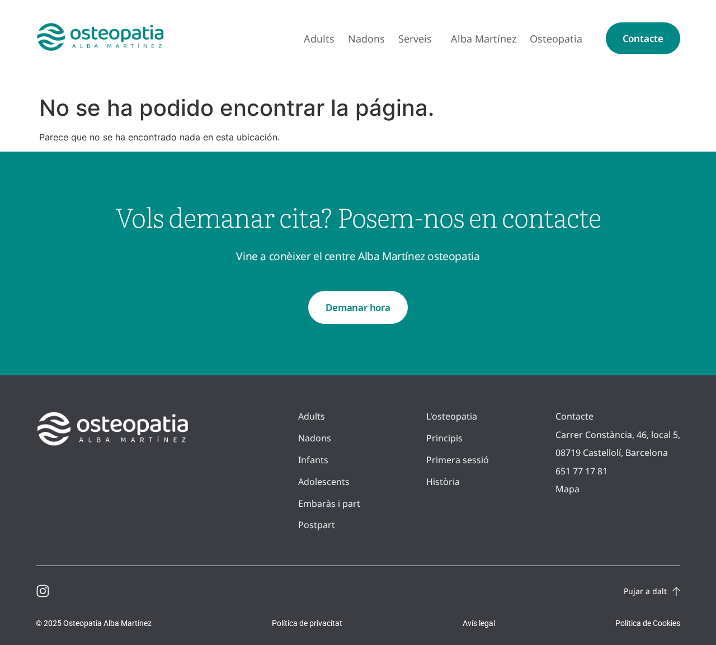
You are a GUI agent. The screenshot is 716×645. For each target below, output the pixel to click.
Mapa (567, 489)
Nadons (366, 39)
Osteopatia (556, 39)
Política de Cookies (647, 623)
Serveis (415, 39)
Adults (319, 39)
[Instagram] (43, 591)
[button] (643, 38)
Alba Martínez (483, 39)
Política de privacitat (307, 623)
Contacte (574, 416)
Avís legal (479, 623)
